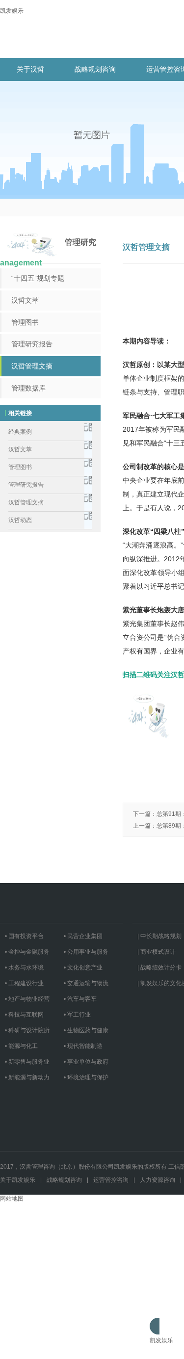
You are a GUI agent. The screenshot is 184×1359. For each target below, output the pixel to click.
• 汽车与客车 (80, 998)
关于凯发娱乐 (17, 1179)
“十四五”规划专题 (37, 278)
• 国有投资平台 (24, 936)
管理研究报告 (32, 344)
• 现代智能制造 (83, 1046)
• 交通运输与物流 (86, 983)
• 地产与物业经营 (27, 998)
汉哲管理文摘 (32, 366)
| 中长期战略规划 (159, 936)
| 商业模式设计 (156, 951)
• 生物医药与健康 (86, 1030)
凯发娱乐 (12, 10)
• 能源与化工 (21, 1046)
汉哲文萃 (25, 300)
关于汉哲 (30, 69)
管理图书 (25, 322)
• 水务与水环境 (24, 967)
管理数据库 (28, 388)
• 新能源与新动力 (27, 1077)
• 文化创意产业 (83, 967)
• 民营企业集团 (83, 936)
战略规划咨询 (95, 69)
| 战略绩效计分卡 (159, 967)
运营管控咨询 (111, 1179)
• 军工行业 (77, 1014)
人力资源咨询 (157, 1179)
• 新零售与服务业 (27, 1061)
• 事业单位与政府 (86, 1061)
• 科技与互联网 (24, 1014)
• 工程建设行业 (24, 983)
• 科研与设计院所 (27, 1030)
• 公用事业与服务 (86, 951)
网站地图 (12, 1198)
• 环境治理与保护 (86, 1077)
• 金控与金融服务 (27, 951)
